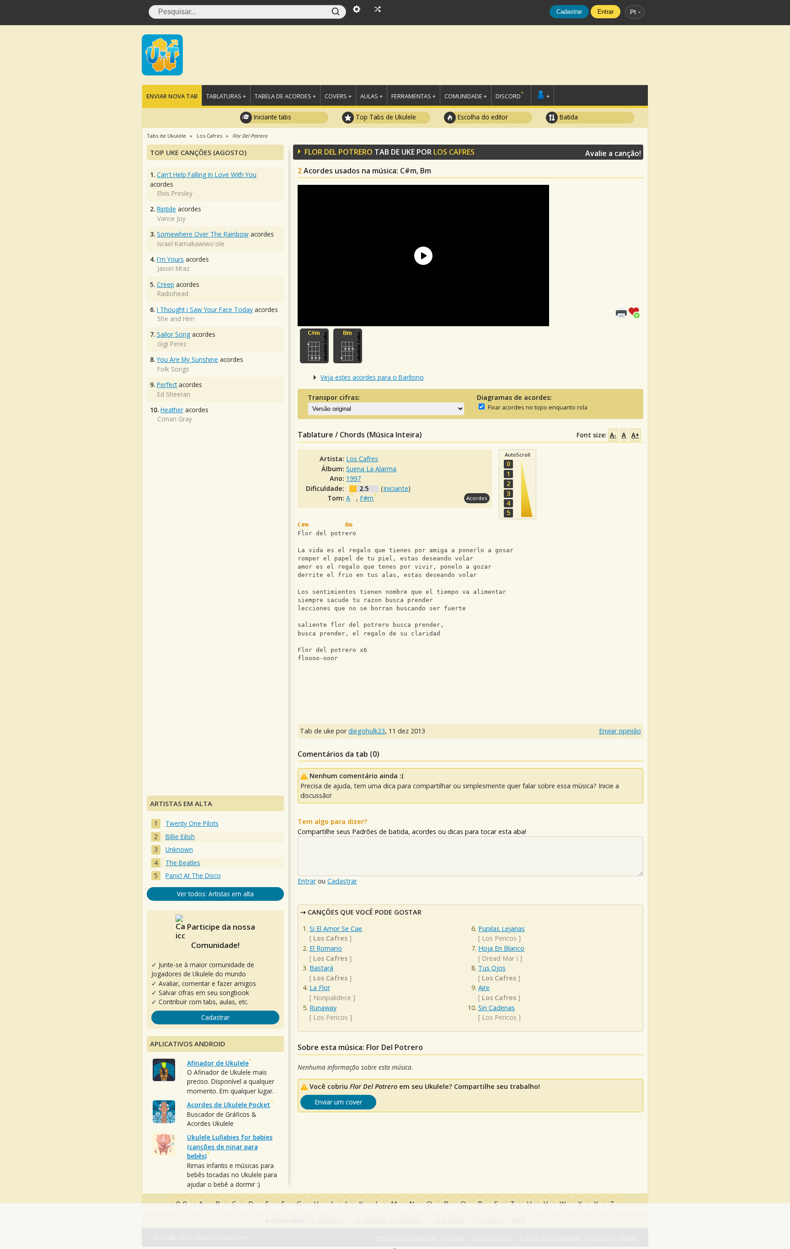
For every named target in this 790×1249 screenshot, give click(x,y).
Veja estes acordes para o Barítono (372, 377)
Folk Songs (173, 369)
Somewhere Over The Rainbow (203, 234)
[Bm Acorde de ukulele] (347, 345)
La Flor (320, 987)
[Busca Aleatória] (377, 8)
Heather (171, 409)
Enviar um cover (338, 1102)
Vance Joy (171, 218)
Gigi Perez (172, 343)
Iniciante (395, 488)
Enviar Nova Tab (172, 96)
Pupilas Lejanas (501, 928)
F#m (367, 498)
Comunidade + (465, 96)
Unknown (179, 849)
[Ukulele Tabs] (162, 54)
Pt (633, 12)
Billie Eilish (180, 836)
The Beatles (182, 862)
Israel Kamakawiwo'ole (190, 243)
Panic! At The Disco (193, 875)
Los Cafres (454, 152)
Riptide (166, 209)
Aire (484, 987)
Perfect (167, 384)
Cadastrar (569, 11)
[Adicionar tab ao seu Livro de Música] (636, 311)
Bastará (321, 968)
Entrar (606, 11)
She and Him (175, 318)
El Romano (326, 948)
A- (613, 435)
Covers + (338, 96)
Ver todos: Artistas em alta (215, 893)
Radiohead (172, 293)
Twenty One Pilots (192, 823)
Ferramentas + (413, 96)
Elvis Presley (174, 193)
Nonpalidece (332, 997)
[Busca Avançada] (356, 8)
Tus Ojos (492, 968)
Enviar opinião (620, 731)
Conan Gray (174, 419)
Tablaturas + (226, 96)
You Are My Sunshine (187, 359)
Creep (165, 284)
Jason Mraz (173, 268)
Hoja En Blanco (501, 948)
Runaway (323, 1007)
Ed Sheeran (173, 394)
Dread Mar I (500, 958)
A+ (635, 435)
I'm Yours (170, 259)
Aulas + (371, 96)
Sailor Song (173, 334)
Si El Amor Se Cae (336, 928)
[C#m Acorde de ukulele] (314, 345)
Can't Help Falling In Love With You (206, 174)
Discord (508, 96)
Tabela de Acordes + (285, 96)
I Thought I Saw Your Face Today (205, 309)
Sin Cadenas (496, 1007)
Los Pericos (330, 1017)
